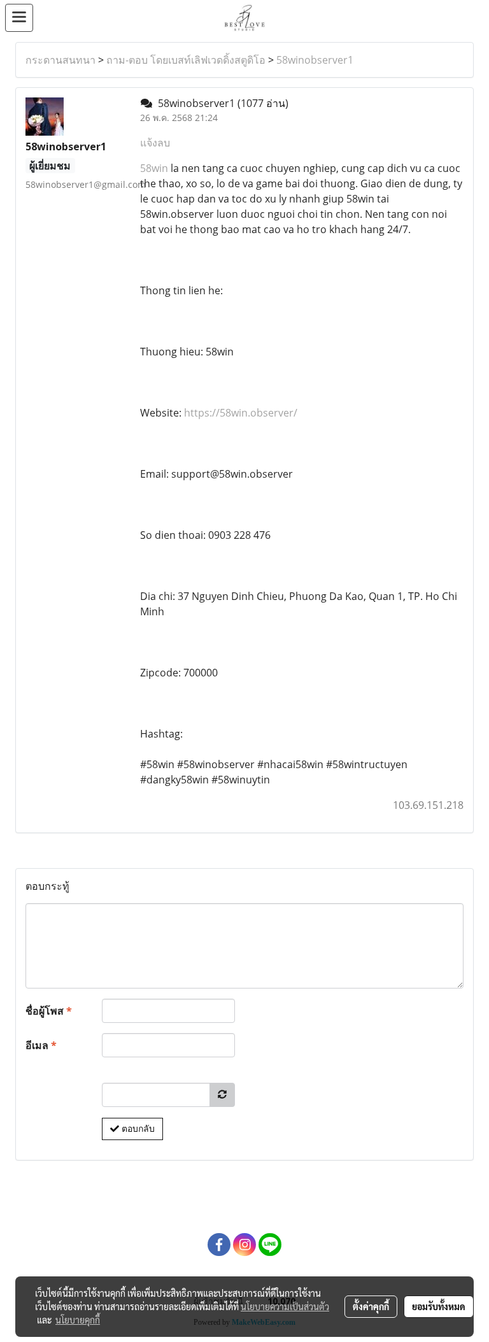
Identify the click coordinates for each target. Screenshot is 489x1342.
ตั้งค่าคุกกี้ (371, 1306)
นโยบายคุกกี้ (77, 1319)
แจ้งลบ (155, 143)
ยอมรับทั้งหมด (438, 1306)
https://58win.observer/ (240, 413)
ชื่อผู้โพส (48, 1011)
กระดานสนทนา (60, 60)
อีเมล (41, 1045)
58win (154, 168)
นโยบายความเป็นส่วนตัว (285, 1306)
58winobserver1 (314, 60)
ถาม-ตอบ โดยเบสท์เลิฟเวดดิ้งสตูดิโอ (186, 60)
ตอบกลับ (137, 1128)
